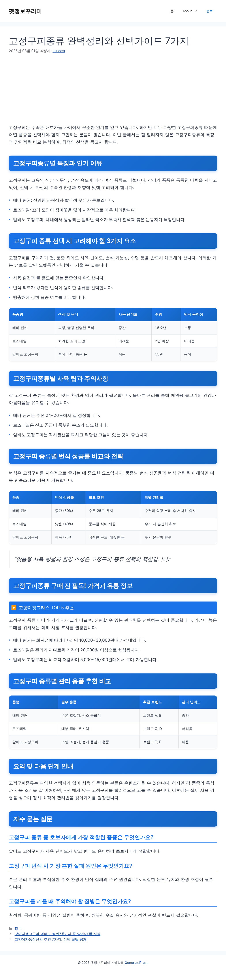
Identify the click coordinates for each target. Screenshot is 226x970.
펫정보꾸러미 (25, 11)
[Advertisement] (113, 93)
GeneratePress (136, 963)
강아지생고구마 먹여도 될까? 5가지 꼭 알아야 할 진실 (57, 934)
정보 (209, 11)
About (187, 11)
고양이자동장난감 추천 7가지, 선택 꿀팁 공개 (51, 939)
